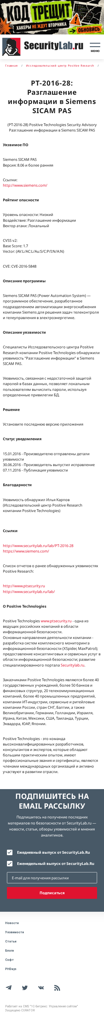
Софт (9, 960)
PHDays (10, 969)
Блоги (9, 951)
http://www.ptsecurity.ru (24, 585)
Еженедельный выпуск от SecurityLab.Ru (55, 863)
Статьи (10, 941)
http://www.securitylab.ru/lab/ (29, 591)
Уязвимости (14, 932)
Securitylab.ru (72, 665)
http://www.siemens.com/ (25, 185)
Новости (12, 923)
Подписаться (52, 892)
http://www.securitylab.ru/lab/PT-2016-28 (38, 545)
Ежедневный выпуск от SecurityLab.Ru (53, 852)
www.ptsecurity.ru (56, 620)
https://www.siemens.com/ (26, 551)
